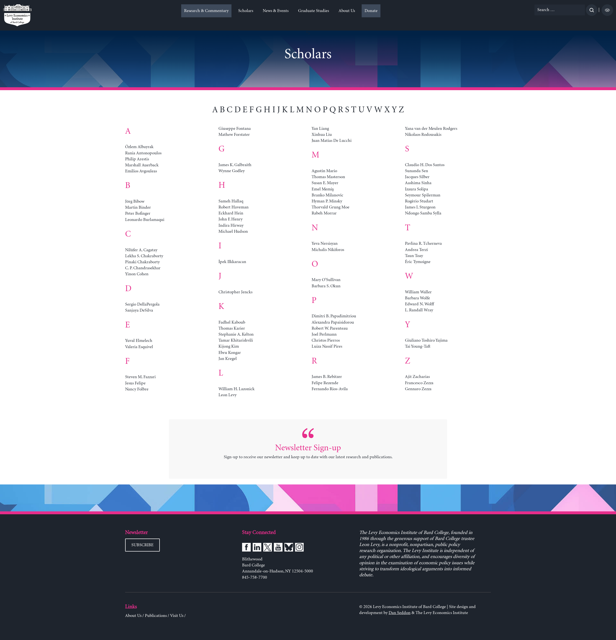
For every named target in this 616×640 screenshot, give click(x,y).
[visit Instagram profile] (299, 548)
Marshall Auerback (142, 165)
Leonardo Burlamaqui (144, 219)
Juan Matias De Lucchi (332, 140)
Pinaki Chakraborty (142, 262)
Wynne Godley (231, 171)
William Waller (418, 292)
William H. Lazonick (236, 389)
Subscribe (142, 545)
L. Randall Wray (419, 310)
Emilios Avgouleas (141, 171)
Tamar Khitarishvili (235, 340)
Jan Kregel (227, 358)
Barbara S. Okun (326, 286)
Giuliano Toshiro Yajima (426, 340)
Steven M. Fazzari (140, 377)
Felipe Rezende (325, 383)
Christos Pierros (326, 340)
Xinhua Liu (322, 134)
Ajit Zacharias (417, 376)
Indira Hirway (231, 225)
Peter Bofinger (137, 213)
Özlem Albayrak (139, 146)
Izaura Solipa (416, 189)
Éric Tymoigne (417, 261)
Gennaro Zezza (418, 389)
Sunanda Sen (416, 171)
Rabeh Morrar (324, 213)
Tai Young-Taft (417, 346)
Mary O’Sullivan (326, 279)
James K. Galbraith (234, 165)
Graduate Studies (313, 10)
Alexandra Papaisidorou (333, 322)
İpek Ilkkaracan (232, 261)
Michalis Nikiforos (328, 249)
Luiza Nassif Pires (327, 346)
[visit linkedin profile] (257, 548)
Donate (371, 10)
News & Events (276, 10)
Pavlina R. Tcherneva (423, 243)
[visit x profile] (267, 548)
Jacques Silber (417, 177)
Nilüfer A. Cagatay (141, 250)
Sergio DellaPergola (142, 304)
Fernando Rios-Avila (330, 389)
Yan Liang (320, 128)
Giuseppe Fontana (234, 128)
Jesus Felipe (135, 383)
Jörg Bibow (134, 201)
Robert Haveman (233, 207)
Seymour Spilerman (422, 195)
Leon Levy (227, 395)
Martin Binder (138, 207)
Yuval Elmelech (138, 340)
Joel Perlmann (324, 334)
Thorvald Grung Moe (330, 207)
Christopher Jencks (235, 292)
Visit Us (176, 615)
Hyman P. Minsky (327, 201)
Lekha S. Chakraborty (144, 256)
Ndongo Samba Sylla (423, 213)
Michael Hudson (233, 231)
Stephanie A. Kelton (236, 334)
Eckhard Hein (230, 213)
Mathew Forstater (234, 134)
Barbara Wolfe (417, 298)
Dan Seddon (400, 612)
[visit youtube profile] (278, 548)
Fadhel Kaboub (231, 322)
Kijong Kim (228, 346)
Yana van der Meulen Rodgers (431, 128)
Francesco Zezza (419, 383)
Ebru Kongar (229, 352)
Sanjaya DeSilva (139, 310)
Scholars (245, 10)
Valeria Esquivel (139, 347)
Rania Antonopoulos (143, 153)
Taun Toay (414, 255)
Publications (156, 615)
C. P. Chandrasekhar (142, 268)
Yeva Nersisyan (325, 243)
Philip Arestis (137, 159)
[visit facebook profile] (246, 548)
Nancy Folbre (136, 389)
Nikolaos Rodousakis (423, 134)
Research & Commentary (206, 10)
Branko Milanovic (327, 195)
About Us (347, 10)
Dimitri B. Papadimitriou (334, 316)
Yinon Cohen (136, 274)
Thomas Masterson (328, 177)
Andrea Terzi (416, 249)
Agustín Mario (324, 171)
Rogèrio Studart (419, 201)
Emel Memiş (323, 189)
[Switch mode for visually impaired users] (607, 10)
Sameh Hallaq (230, 201)
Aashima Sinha (418, 183)
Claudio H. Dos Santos (424, 165)
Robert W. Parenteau (330, 328)
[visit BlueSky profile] (288, 548)
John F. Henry (230, 219)
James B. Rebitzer (327, 376)
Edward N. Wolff (419, 304)
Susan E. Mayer (325, 183)
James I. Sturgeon (420, 207)
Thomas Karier (231, 328)
